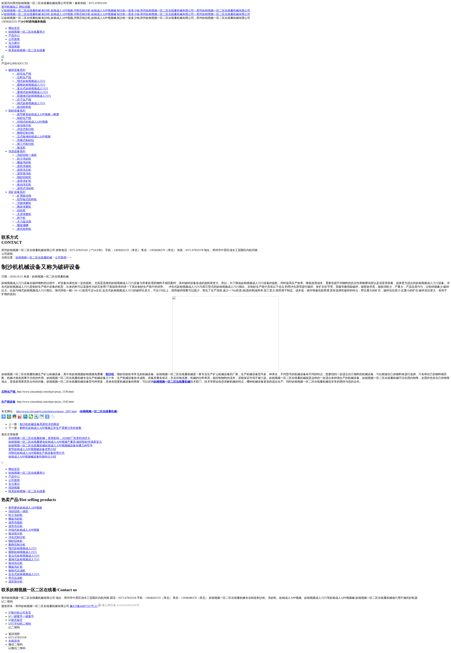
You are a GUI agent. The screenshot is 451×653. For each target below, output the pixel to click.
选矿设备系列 (16, 191)
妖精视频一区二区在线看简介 (26, 31)
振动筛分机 (15, 533)
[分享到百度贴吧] (36, 416)
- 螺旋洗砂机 (23, 162)
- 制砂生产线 (23, 118)
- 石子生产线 (23, 99)
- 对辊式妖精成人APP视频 (32, 121)
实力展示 (14, 42)
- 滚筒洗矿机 (23, 180)
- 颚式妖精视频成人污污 (30, 81)
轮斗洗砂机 (15, 515)
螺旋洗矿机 (15, 566)
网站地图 (24, 6)
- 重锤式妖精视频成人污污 (32, 92)
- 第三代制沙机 (25, 143)
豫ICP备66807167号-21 (84, 606)
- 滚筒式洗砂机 (25, 188)
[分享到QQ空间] (9, 416)
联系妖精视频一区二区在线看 (26, 50)
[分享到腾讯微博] (25, 416)
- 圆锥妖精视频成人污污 (30, 84)
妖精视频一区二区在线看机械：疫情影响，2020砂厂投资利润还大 (49, 438)
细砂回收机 (15, 540)
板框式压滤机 (16, 570)
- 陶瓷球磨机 (23, 206)
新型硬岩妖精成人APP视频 (25, 507)
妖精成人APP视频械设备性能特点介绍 (32, 456)
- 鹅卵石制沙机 (25, 132)
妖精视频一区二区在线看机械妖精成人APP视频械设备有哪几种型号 (50, 445)
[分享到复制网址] (53, 416)
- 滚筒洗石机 (23, 169)
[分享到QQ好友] (14, 416)
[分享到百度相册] (42, 416)
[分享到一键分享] (47, 416)
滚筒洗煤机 (15, 522)
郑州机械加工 (9, 6)
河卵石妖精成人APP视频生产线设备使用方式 (36, 452)
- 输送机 (21, 147)
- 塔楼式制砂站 (25, 140)
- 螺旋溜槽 (22, 225)
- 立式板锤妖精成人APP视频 (33, 136)
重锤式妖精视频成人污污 (23, 559)
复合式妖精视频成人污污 (23, 555)
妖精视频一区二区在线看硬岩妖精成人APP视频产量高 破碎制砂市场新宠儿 (55, 441)
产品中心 (14, 35)
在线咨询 (14, 640)
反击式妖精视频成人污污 (23, 574)
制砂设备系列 (16, 110)
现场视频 (14, 46)
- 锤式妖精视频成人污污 (30, 103)
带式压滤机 (15, 577)
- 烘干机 (21, 217)
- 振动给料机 (23, 106)
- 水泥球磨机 (23, 214)
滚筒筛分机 (15, 581)
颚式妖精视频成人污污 (22, 548)
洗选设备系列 (16, 151)
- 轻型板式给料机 (26, 199)
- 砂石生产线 (23, 73)
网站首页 (14, 28)
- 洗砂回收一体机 (26, 155)
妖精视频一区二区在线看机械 (34, 257)
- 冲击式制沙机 (25, 129)
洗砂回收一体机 (18, 511)
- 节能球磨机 (23, 203)
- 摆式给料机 (23, 228)
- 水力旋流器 (23, 221)
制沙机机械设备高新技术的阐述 (39, 424)
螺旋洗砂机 (15, 518)
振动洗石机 (15, 563)
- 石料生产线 (23, 77)
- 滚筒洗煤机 (23, 166)
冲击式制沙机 (16, 537)
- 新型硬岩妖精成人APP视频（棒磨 (37, 114)
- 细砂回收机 (23, 177)
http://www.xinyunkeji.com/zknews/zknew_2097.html (46, 411)
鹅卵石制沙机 (16, 544)
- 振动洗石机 (23, 184)
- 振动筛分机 (23, 125)
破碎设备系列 (16, 69)
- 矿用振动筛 (23, 195)
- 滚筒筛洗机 (23, 173)
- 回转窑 (21, 210)
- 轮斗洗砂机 (23, 158)
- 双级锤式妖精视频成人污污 (33, 95)
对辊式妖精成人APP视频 (23, 529)
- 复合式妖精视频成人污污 (32, 88)
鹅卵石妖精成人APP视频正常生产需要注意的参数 (50, 427)
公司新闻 (14, 39)
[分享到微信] (31, 416)
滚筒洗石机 (15, 526)
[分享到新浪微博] (20, 416)
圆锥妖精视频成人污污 (22, 552)
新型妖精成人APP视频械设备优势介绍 (32, 449)
